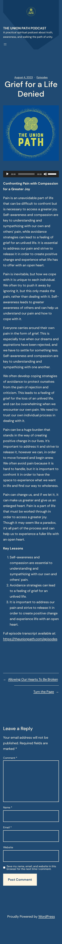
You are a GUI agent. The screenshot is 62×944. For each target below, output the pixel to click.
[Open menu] (5, 44)
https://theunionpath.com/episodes (30, 639)
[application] (31, 174)
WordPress (46, 916)
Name (7, 807)
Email (7, 827)
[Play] (7, 174)
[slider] (52, 174)
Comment (10, 758)
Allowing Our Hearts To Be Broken (33, 679)
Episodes (42, 77)
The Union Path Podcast (24, 28)
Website (8, 847)
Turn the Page (43, 692)
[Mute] (45, 174)
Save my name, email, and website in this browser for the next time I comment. (31, 867)
